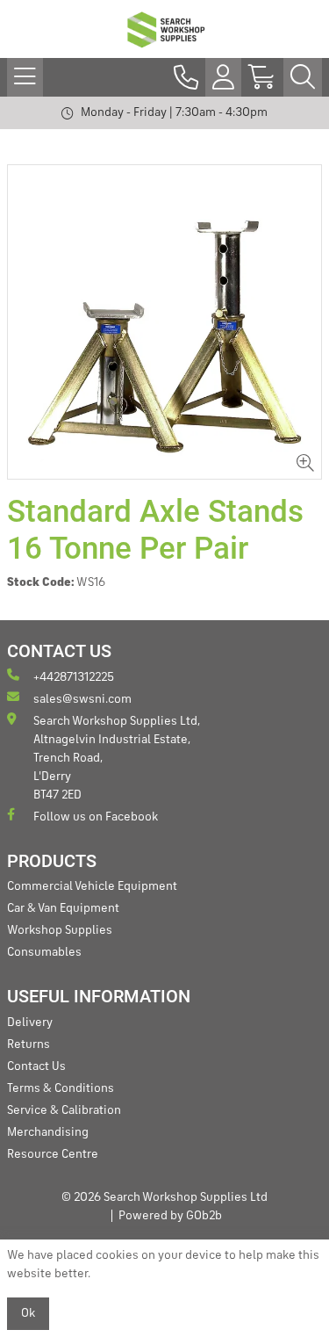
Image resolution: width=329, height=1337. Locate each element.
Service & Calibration (64, 1110)
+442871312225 (73, 677)
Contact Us (36, 1066)
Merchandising (48, 1132)
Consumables (44, 952)
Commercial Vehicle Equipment (92, 886)
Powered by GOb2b (170, 1216)
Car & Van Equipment (63, 908)
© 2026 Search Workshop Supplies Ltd (164, 1197)
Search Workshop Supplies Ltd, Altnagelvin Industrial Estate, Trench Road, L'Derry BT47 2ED (116, 758)
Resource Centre (52, 1154)
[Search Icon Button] (302, 77)
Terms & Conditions (60, 1088)
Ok (28, 1313)
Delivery (30, 1022)
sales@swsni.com (82, 699)
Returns (28, 1044)
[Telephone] (186, 77)
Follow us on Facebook (95, 817)
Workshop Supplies (59, 930)
